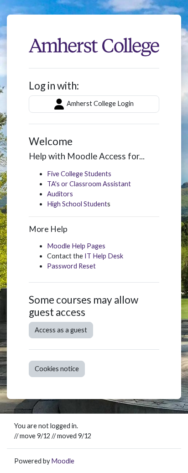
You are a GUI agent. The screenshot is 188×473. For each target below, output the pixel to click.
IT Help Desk (103, 256)
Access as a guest (61, 330)
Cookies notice (57, 369)
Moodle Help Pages (76, 246)
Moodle (62, 461)
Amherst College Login (99, 103)
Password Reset (71, 266)
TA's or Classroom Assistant (89, 184)
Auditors (60, 194)
